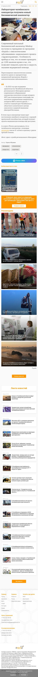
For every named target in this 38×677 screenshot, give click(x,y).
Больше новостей (19, 376)
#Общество (6, 149)
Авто (2, 601)
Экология (4, 599)
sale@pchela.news (6, 633)
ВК (33, 6)
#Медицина (6, 146)
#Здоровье (15, 149)
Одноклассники (27, 601)
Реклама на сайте (6, 635)
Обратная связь (16, 601)
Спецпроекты (5, 610)
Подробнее (13, 674)
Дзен (24, 603)
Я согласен (23, 674)
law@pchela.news (12, 667)
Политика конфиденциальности (10, 622)
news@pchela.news (6, 620)
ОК (36, 6)
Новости (13, 596)
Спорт (3, 603)
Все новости (19, 581)
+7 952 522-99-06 (6, 617)
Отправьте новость (19, 206)
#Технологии (16, 146)
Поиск (13, 599)
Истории (3, 606)
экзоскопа (5, 130)
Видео (3, 608)
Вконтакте (26, 599)
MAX (30, 6)
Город (3, 596)
